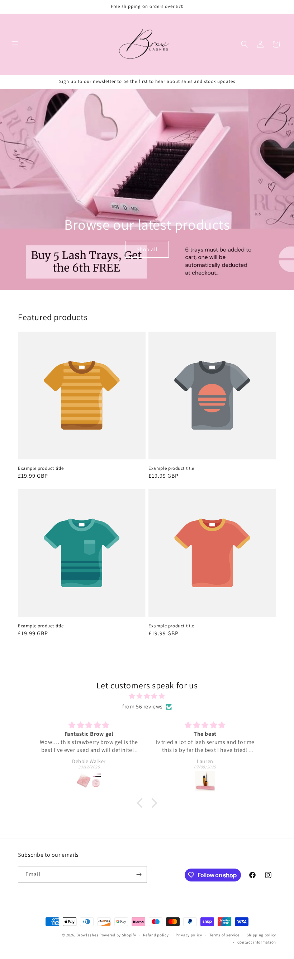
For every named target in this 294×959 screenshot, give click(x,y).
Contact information (256, 942)
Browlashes (87, 934)
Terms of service (224, 934)
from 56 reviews (142, 706)
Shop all (146, 248)
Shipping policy (261, 934)
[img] (147, 696)
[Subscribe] (139, 874)
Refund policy (156, 934)
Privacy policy (189, 934)
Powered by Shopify (117, 934)
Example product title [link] (41, 468)
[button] (15, 44)
